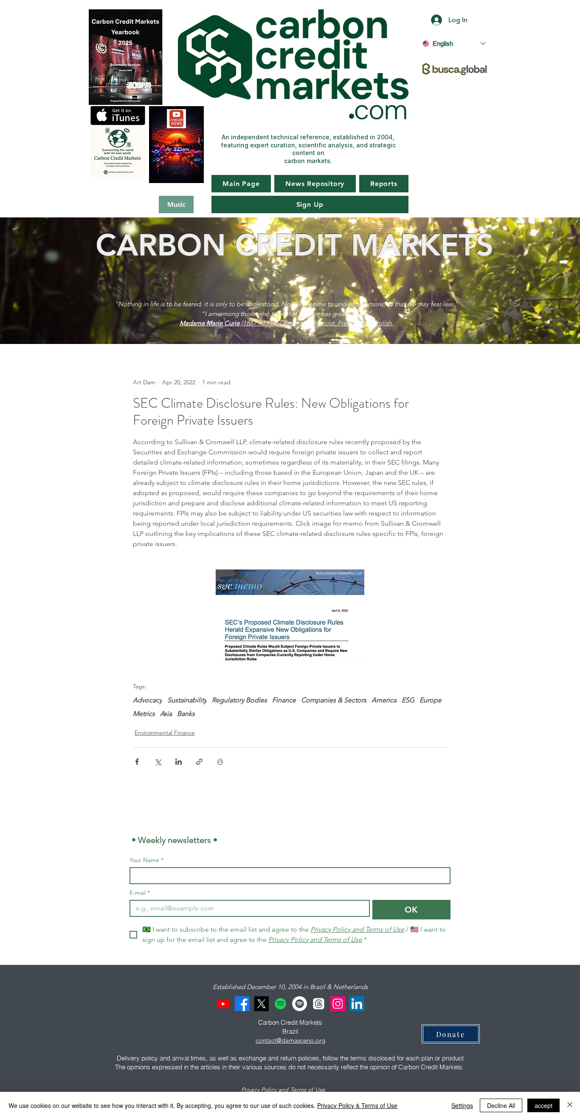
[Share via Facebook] (137, 762)
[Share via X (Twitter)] (158, 762)
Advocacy (147, 700)
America (384, 700)
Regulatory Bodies (239, 700)
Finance (284, 700)
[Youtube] (223, 1003)
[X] (261, 1003)
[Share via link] (199, 762)
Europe (431, 700)
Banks (186, 714)
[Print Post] (220, 762)
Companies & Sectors (333, 700)
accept (543, 1105)
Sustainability (187, 700)
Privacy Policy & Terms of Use (357, 1105)
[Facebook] (242, 1003)
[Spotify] (280, 1003)
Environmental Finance (165, 732)
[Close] (570, 1105)
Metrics (144, 714)
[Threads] (318, 1003)
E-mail (140, 892)
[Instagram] (337, 1003)
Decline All (501, 1105)
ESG (408, 700)
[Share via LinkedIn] (179, 762)
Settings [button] (462, 1105)
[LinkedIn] (356, 1003)
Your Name (146, 860)
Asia (166, 714)
